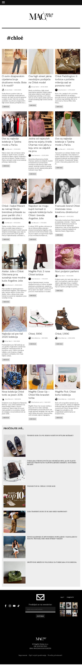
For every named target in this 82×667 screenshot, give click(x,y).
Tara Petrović (9, 399)
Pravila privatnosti (55, 655)
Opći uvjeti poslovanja (37, 655)
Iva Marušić (8, 149)
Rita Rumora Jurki (37, 402)
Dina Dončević (62, 90)
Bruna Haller (9, 90)
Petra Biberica (36, 338)
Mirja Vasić (61, 275)
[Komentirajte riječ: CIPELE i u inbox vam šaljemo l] (75, 605)
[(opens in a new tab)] (41, 319)
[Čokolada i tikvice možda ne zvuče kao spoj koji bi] (68, 605)
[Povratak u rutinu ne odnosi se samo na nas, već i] (75, 613)
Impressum (23, 655)
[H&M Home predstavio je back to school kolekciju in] (62, 605)
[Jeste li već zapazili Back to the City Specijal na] (62, 613)
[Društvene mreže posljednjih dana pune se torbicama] (68, 613)
